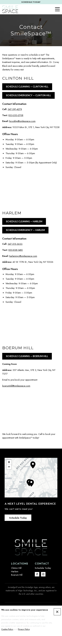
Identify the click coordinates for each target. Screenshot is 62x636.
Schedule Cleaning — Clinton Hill (27, 86)
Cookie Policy (7, 629)
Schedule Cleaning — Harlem (24, 221)
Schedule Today (18, 517)
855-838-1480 (15, 250)
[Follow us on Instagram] (43, 574)
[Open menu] (57, 9)
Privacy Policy (24, 629)
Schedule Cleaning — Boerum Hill (27, 356)
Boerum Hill (16, 574)
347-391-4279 (15, 109)
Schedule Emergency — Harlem (25, 230)
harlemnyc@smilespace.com (23, 256)
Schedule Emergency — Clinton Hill (28, 95)
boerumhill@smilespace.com (16, 385)
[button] (31, 483)
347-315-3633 (15, 244)
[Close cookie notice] (57, 611)
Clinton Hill (16, 568)
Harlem (14, 571)
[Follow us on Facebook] (37, 574)
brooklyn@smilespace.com (22, 121)
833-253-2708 (15, 115)
